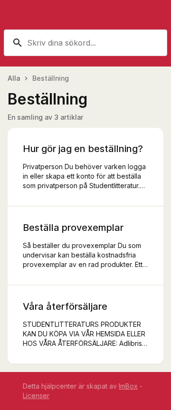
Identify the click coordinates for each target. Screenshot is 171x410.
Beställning (50, 78)
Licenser (36, 395)
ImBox (128, 386)
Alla (14, 78)
